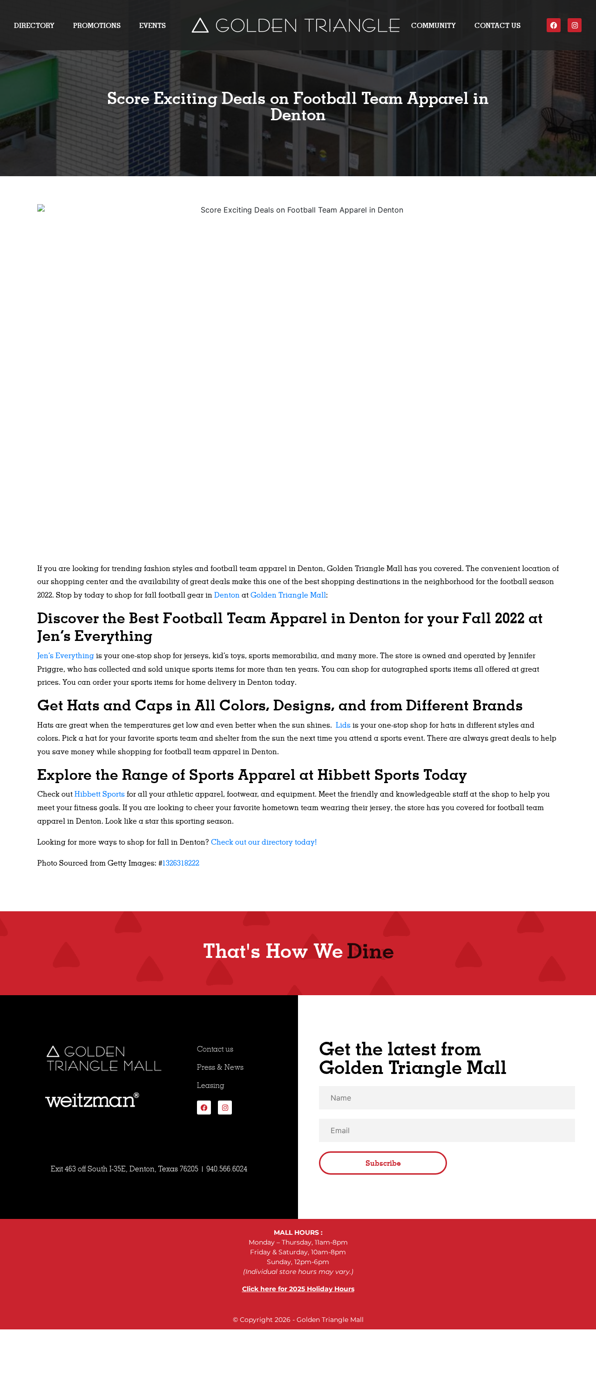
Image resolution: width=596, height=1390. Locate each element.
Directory (34, 25)
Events (152, 25)
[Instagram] (575, 25)
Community (433, 25)
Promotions (97, 25)
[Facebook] (554, 25)
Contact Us (497, 25)
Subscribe (383, 1163)
